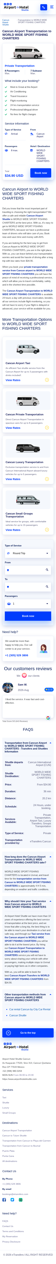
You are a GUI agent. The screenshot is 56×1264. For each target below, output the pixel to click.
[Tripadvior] (20, 1200)
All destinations (9, 1161)
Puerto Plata (8, 1151)
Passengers (11, 146)
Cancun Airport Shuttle (5, 22)
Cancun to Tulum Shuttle (14, 1135)
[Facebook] (4, 1200)
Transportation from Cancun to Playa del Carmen (26, 1140)
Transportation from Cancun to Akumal (21, 1146)
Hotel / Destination (40, 146)
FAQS (5, 1221)
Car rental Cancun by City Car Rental (29, 1009)
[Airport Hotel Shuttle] (16, 7)
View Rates (13, 380)
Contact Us (7, 1226)
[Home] (16, 1047)
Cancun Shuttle (17, 1015)
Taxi (4, 1097)
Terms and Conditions (13, 1231)
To (6, 579)
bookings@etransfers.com (15, 1194)
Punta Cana (8, 1156)
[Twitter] (12, 1200)
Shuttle (5, 1102)
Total (7, 171)
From (33, 129)
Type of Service (13, 129)
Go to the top (28, 1032)
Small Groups (9, 1113)
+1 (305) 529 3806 (16, 655)
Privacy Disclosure (11, 1241)
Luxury (5, 1107)
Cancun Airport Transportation (17, 1130)
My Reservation (10, 1236)
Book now (41, 172)
